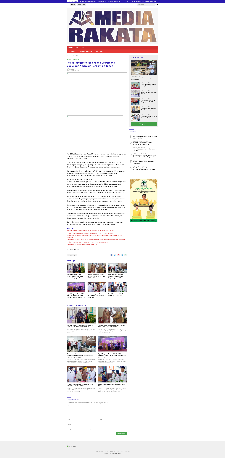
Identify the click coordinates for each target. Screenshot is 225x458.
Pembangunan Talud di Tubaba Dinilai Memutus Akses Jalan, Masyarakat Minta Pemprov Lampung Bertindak (145, 156)
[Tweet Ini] (115, 255)
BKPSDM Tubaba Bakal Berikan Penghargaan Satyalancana (142, 143)
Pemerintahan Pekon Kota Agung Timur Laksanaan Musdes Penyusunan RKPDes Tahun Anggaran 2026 (148, 85)
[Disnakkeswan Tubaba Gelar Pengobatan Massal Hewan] (144, 67)
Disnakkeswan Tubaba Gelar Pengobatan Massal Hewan (143, 78)
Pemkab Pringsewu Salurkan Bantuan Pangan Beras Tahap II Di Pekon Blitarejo (90, 233)
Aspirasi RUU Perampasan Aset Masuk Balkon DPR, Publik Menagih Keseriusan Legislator (121, 1)
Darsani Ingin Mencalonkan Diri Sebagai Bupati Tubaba (145, 137)
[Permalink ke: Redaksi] (68, 70)
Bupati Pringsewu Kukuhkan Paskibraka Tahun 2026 (82, 244)
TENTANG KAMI (98, 51)
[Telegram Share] (122, 255)
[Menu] (68, 4)
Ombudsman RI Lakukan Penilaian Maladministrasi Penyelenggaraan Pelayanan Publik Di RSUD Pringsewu (94, 236)
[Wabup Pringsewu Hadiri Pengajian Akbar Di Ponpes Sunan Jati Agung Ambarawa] (76, 268)
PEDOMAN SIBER (72, 51)
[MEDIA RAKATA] (112, 26)
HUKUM (69, 59)
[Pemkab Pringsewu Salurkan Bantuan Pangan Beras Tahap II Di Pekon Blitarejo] (97, 268)
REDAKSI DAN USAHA (86, 51)
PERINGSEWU (75, 59)
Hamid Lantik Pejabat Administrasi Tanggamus (143, 162)
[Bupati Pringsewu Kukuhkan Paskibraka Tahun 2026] (117, 287)
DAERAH (83, 47)
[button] (154, 4)
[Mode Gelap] (157, 4)
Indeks (73, 4)
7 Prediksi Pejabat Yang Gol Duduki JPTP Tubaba (145, 149)
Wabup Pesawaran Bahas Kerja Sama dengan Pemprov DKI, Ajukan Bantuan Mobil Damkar (148, 109)
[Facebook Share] (111, 255)
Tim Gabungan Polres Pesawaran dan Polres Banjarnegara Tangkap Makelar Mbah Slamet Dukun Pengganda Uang (144, 168)
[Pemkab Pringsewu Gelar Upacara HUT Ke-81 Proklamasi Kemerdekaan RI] (97, 287)
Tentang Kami (81, 4)
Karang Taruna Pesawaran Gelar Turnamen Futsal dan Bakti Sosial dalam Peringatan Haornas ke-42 (149, 93)
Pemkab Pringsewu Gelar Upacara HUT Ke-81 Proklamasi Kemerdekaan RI (89, 242)
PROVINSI (70, 47)
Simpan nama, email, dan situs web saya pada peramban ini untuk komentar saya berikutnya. (94, 429)
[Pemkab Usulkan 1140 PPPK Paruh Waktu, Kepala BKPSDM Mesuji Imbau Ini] (135, 117)
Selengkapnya (143, 124)
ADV (77, 47)
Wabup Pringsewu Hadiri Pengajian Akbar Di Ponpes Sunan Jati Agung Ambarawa (91, 230)
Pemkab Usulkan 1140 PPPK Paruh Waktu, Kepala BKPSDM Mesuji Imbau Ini (149, 117)
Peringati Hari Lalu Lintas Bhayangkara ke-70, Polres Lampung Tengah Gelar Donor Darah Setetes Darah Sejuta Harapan (149, 101)
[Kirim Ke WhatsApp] (125, 255)
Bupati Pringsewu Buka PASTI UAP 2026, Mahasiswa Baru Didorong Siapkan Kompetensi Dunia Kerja (96, 239)
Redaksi (72, 69)
